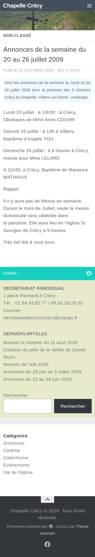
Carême (11, 450)
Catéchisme (15, 457)
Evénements (16, 464)
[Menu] (89, 5)
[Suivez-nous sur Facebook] (89, 273)
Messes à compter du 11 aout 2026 (40, 342)
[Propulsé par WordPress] (51, 526)
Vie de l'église (18, 472)
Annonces (14, 443)
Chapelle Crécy (22, 5)
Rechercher (15, 395)
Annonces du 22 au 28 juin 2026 (37, 379)
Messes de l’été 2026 (26, 364)
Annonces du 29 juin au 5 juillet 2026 (42, 371)
